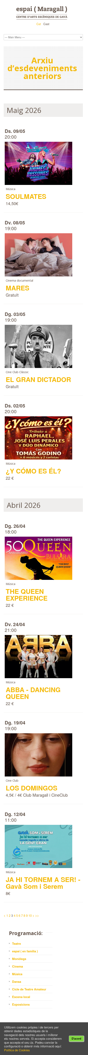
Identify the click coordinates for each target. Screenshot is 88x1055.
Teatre (16, 943)
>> (37, 915)
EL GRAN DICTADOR (38, 379)
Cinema (17, 966)
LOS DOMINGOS (31, 788)
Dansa (16, 981)
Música (17, 974)
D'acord (76, 1038)
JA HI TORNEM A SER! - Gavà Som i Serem (43, 883)
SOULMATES (26, 196)
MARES (17, 287)
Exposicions (21, 1004)
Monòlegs (19, 958)
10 (30, 915)
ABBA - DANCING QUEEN (33, 693)
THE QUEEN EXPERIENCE (26, 594)
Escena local (21, 997)
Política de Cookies (17, 1050)
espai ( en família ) (25, 951)
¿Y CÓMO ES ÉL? (33, 471)
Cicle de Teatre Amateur (29, 989)
